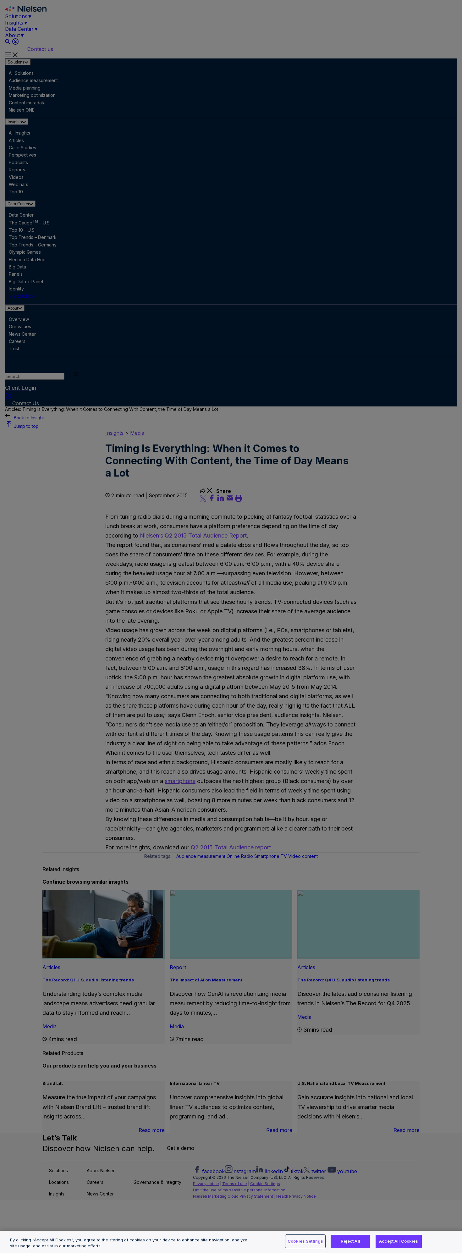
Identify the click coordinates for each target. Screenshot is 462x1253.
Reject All (350, 1241)
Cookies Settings (305, 1241)
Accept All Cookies (398, 1241)
